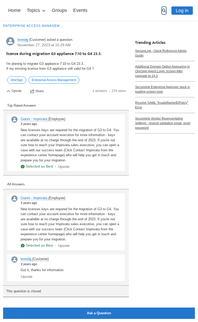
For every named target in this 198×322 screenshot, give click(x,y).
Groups (59, 10)
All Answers (16, 184)
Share (39, 91)
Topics (33, 10)
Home (14, 10)
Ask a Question (99, 313)
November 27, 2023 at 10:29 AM (44, 45)
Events (80, 10)
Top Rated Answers (21, 105)
